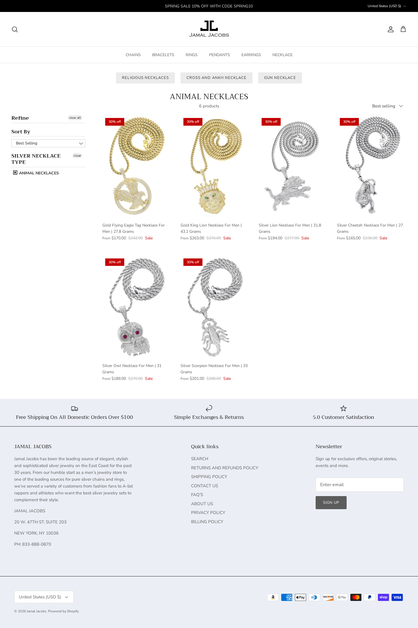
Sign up (331, 502)
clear (77, 155)
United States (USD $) (384, 6)
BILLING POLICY (207, 522)
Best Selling (26, 143)
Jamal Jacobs (36, 611)
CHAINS (133, 55)
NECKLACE (282, 55)
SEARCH (199, 459)
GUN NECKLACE (280, 77)
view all (75, 117)
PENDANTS (219, 55)
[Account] (389, 29)
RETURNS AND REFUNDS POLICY (224, 468)
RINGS (192, 55)
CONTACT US (204, 486)
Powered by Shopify (63, 611)
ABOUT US (202, 504)
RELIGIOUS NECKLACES (145, 77)
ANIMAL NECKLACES (38, 173)
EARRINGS (251, 55)
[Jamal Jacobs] (209, 29)
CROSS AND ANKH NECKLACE (217, 77)
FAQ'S (197, 494)
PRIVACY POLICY (208, 512)
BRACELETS (163, 55)
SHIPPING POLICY (209, 477)
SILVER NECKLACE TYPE (36, 159)
